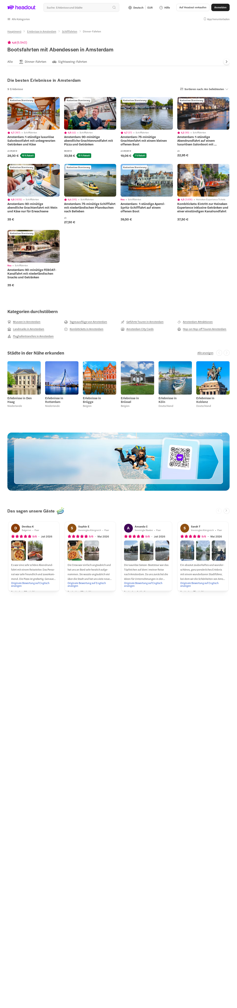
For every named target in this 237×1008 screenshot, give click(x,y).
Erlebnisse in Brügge (92, 400)
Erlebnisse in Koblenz (205, 400)
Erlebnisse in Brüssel (130, 400)
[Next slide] (227, 62)
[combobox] (81, 7)
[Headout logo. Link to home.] (21, 7)
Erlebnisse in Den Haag (19, 400)
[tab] (10, 62)
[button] (18, 19)
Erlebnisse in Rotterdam (54, 400)
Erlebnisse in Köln (168, 400)
